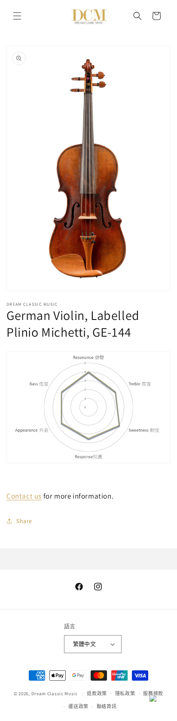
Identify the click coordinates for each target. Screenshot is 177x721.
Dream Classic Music (54, 693)
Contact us (24, 496)
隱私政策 (125, 694)
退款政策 (97, 694)
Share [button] (24, 521)
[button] (17, 15)
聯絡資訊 (107, 706)
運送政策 (78, 706)
